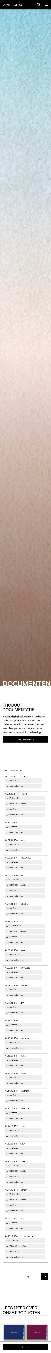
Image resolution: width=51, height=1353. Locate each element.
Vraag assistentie (25, 739)
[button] (46, 5)
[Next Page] (44, 1276)
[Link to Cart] (39, 5)
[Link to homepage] (13, 4)
